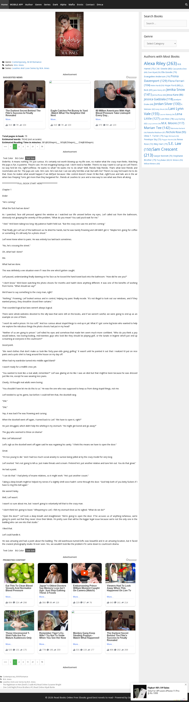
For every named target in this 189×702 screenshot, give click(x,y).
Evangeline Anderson (157, 76)
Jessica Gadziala (158, 99)
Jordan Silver (167, 104)
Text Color (8, 158)
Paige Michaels (171, 136)
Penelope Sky (152, 139)
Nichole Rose (176, 132)
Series (47, 4)
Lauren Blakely (167, 114)
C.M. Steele (163, 68)
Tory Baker (163, 160)
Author (29, 4)
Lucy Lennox (154, 124)
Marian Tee (157, 127)
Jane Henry (159, 90)
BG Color (19, 158)
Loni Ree (167, 118)
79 (42, 147)
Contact (90, 4)
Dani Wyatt (154, 72)
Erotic (80, 4)
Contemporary (19, 62)
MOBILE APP (16, 4)
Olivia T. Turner (153, 135)
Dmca (100, 4)
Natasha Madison (156, 132)
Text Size (30, 158)
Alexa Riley (160, 63)
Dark (55, 4)
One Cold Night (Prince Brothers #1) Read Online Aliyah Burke (29, 687)
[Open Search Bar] (186, 4)
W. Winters (176, 160)
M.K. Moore (172, 123)
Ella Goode (169, 72)
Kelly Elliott (161, 109)
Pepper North (169, 139)
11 (28, 147)
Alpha (63, 4)
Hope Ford (173, 85)
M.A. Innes (19, 65)
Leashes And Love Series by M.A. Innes (30, 68)
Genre (38, 4)
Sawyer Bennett (163, 155)
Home (4, 4)
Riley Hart (161, 144)
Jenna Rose (159, 95)
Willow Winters (152, 163)
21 (33, 147)
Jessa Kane (175, 94)
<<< (5, 147)
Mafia (72, 4)
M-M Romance (34, 62)
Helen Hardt (157, 85)
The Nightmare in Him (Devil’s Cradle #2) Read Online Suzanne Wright (32, 684)
